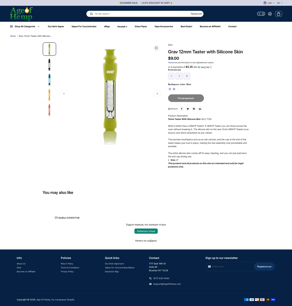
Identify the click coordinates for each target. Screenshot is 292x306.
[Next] (157, 93)
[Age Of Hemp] (21, 14)
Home (13, 36)
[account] (270, 13)
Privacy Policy (67, 271)
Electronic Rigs (112, 271)
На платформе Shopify (63, 299)
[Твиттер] (188, 109)
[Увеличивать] (187, 76)
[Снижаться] (171, 76)
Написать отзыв (146, 231)
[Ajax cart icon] (278, 14)
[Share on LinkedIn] (200, 109)
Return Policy (67, 263)
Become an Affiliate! (26, 271)
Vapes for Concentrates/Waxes (119, 267)
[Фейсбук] (181, 109)
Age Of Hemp (43, 299)
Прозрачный (196, 14)
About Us (21, 263)
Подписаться (264, 266)
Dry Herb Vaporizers (114, 263)
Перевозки (172, 62)
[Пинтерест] (194, 109)
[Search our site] (91, 14)
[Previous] (64, 93)
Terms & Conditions (70, 267)
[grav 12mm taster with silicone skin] (156, 48)
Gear (19, 267)
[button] (208, 67)
